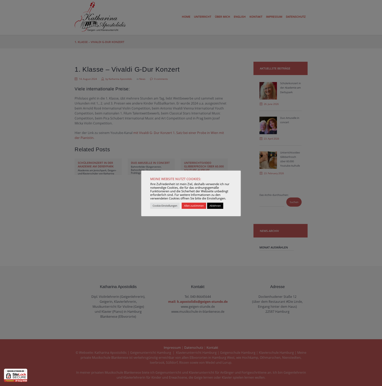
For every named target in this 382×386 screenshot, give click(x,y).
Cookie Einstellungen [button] (165, 205)
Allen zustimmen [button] (194, 205)
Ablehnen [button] (215, 205)
